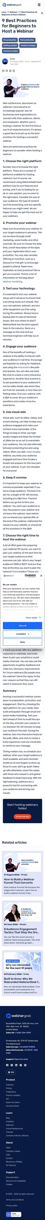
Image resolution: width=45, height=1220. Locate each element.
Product (10, 1079)
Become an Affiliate (14, 1162)
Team (8, 1148)
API (7, 1099)
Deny (22, 642)
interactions (24, 367)
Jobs (8, 1155)
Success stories (12, 1106)
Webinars (14, 12)
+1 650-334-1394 (23, 1033)
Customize (21, 634)
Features (9, 1085)
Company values (13, 1151)
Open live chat (21, 1059)
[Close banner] (41, 576)
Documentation (12, 1177)
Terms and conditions (15, 1200)
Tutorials (9, 1132)
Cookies (9, 1184)
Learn (4, 12)
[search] (42, 13)
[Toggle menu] (39, 5)
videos (29, 451)
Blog (8, 1118)
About (9, 1142)
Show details (31, 617)
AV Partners (11, 1165)
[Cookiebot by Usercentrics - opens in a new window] (26, 575)
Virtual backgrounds (14, 1128)
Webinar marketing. (13, 281)
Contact (9, 1158)
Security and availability (16, 1181)
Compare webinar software (17, 1135)
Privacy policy (12, 1205)
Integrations (11, 1092)
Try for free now (22, 817)
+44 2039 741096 (27, 1047)
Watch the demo (13, 1102)
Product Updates (13, 1095)
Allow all (22, 626)
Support (10, 1172)
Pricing (9, 1088)
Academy (10, 1121)
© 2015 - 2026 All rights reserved (20, 1194)
